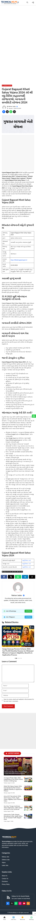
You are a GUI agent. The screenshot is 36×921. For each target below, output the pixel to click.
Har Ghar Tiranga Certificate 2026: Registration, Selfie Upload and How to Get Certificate (13, 808)
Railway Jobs (5, 857)
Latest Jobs (5, 865)
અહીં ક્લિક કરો (26, 560)
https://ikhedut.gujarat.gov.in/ (19, 260)
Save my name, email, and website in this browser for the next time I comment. (19, 700)
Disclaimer (5, 881)
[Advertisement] (18, 25)
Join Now (28, 611)
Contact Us (5, 878)
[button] (27, 2)
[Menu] (33, 2)
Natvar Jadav (12, 106)
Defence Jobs (6, 859)
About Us (4, 875)
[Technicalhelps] (10, 2)
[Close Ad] (34, 913)
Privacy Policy (6, 884)
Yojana (4, 862)
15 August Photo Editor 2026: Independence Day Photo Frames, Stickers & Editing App (13, 779)
